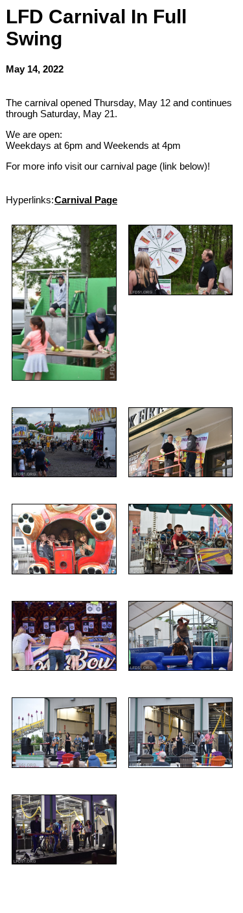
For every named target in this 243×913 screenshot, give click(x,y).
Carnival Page (85, 199)
